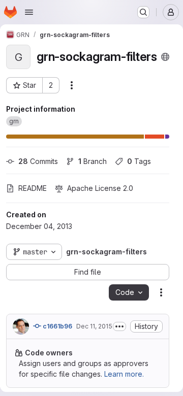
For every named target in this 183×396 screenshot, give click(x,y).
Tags (139, 161)
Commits (38, 161)
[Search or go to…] (143, 12)
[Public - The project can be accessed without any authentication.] (165, 57)
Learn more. (124, 374)
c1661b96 (56, 326)
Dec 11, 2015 (94, 326)
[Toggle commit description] (119, 326)
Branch (92, 161)
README (32, 188)
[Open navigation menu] (29, 12)
